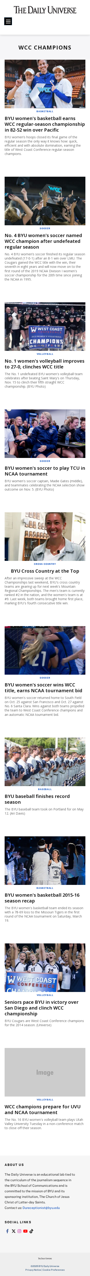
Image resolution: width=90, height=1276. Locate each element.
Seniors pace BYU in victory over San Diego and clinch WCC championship (41, 1008)
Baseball (45, 789)
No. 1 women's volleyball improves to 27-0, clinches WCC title (44, 364)
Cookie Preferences (54, 1269)
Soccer (45, 228)
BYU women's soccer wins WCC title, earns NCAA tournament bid (43, 688)
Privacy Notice (33, 1269)
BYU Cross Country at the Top (45, 571)
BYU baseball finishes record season (37, 799)
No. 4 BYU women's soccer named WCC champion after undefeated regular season (43, 241)
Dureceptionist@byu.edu (41, 1208)
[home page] (45, 11)
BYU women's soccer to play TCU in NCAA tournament (45, 471)
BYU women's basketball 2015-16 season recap (42, 898)
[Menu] (8, 21)
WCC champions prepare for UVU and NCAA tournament (43, 1109)
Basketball (45, 111)
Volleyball (45, 353)
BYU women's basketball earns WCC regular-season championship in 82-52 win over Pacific (45, 124)
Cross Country (45, 563)
